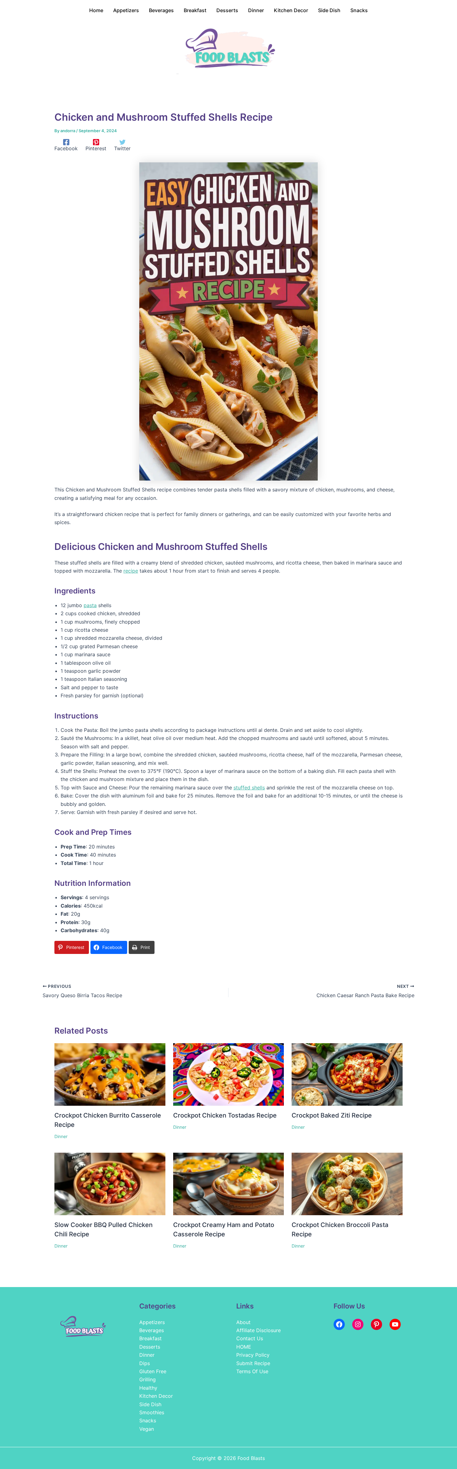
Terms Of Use (252, 1371)
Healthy (148, 1388)
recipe (130, 571)
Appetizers (152, 1322)
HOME (243, 1347)
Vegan (146, 1429)
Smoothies (151, 1412)
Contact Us (249, 1338)
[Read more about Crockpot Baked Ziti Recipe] (347, 1074)
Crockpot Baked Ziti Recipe (332, 1115)
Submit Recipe (253, 1363)
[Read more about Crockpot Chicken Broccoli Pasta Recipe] (347, 1183)
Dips (144, 1363)
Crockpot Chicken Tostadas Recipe (225, 1115)
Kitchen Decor (156, 1396)
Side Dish (150, 1404)
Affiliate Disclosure (258, 1330)
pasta (90, 605)
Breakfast (150, 1338)
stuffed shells (249, 787)
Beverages (151, 1330)
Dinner (60, 1136)
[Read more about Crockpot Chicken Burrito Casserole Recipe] (109, 1074)
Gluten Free (152, 1371)
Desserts (149, 1347)
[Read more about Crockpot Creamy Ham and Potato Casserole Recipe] (228, 1183)
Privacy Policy (253, 1355)
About (243, 1322)
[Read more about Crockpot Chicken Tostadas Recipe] (228, 1074)
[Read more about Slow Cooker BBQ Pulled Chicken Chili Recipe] (109, 1183)
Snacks (147, 1420)
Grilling (147, 1379)
